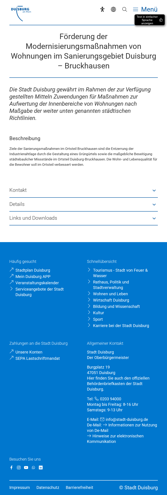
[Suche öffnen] (124, 9)
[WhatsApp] (33, 467)
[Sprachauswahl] (113, 9)
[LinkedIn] (41, 467)
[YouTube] (26, 467)
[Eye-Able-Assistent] (102, 9)
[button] (83, 190)
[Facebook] (11, 467)
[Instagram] (19, 467)
